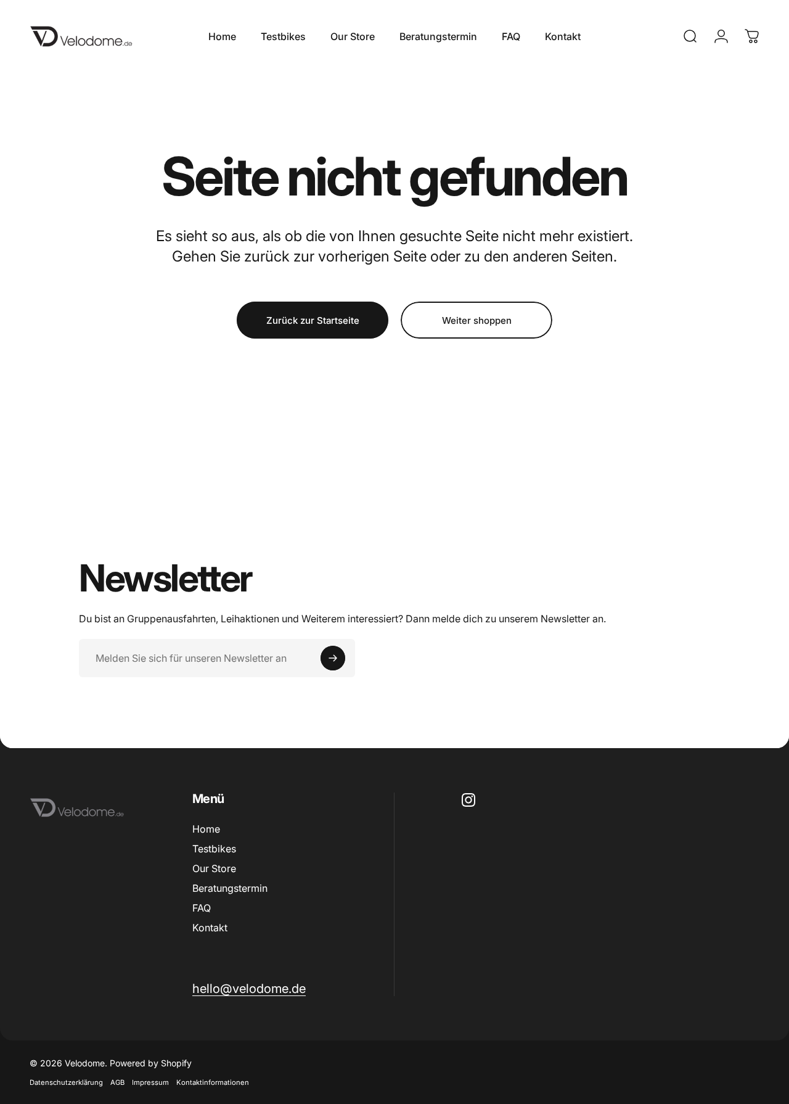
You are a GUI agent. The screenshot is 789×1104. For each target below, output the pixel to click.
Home (206, 829)
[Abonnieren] (333, 658)
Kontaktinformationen (212, 1082)
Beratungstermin (230, 888)
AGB (117, 1082)
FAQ (201, 908)
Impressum (150, 1082)
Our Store (214, 868)
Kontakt (209, 927)
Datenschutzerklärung (66, 1082)
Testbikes (214, 848)
